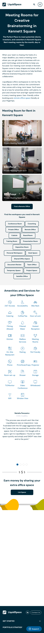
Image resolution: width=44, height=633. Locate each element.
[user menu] (40, 4)
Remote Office (30, 230)
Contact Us (36, 612)
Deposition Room (22, 247)
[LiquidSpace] (12, 612)
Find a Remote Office (22, 206)
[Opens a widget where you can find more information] (34, 629)
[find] (34, 4)
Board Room (27, 235)
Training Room (11, 241)
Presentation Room (30, 241)
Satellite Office (22, 276)
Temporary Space (14, 271)
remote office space (22, 98)
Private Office (13, 230)
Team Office (32, 265)
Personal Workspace (14, 253)
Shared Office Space (22, 259)
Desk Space (32, 253)
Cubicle (14, 235)
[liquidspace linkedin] (27, 612)
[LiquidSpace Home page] (11, 4)
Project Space (31, 271)
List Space (22, 492)
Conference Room (15, 224)
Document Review (14, 265)
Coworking (32, 224)
